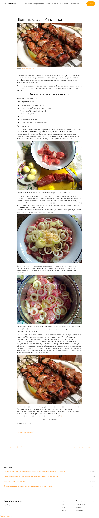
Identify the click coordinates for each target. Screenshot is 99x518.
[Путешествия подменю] (69, 3)
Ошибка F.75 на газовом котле (15, 481)
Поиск (91, 4)
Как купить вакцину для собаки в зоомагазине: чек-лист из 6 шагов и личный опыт (34, 472)
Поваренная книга (30, 68)
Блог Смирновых (10, 4)
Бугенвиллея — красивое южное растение (80, 447)
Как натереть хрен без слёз (14, 447)
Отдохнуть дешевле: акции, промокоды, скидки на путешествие (28, 486)
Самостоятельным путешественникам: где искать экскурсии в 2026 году (31, 476)
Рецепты (20, 432)
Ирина (23, 68)
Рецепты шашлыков (28, 432)
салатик (63, 416)
